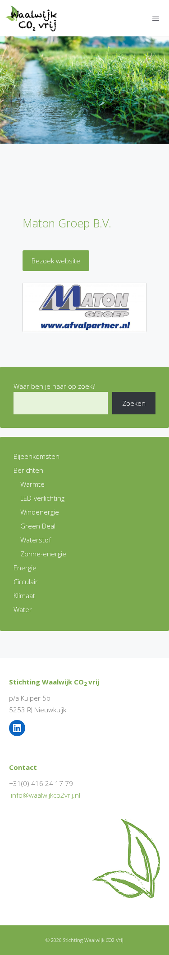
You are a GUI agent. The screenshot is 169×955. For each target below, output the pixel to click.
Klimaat (24, 595)
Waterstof (35, 539)
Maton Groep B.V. (67, 223)
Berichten (28, 470)
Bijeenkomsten (36, 456)
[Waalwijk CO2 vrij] (33, 18)
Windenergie (39, 511)
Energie (25, 567)
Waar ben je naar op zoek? (54, 386)
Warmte (32, 484)
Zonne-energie (43, 553)
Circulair (26, 581)
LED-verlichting (42, 497)
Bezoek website (56, 260)
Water (23, 609)
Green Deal (37, 525)
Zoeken (134, 403)
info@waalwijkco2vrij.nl (45, 795)
